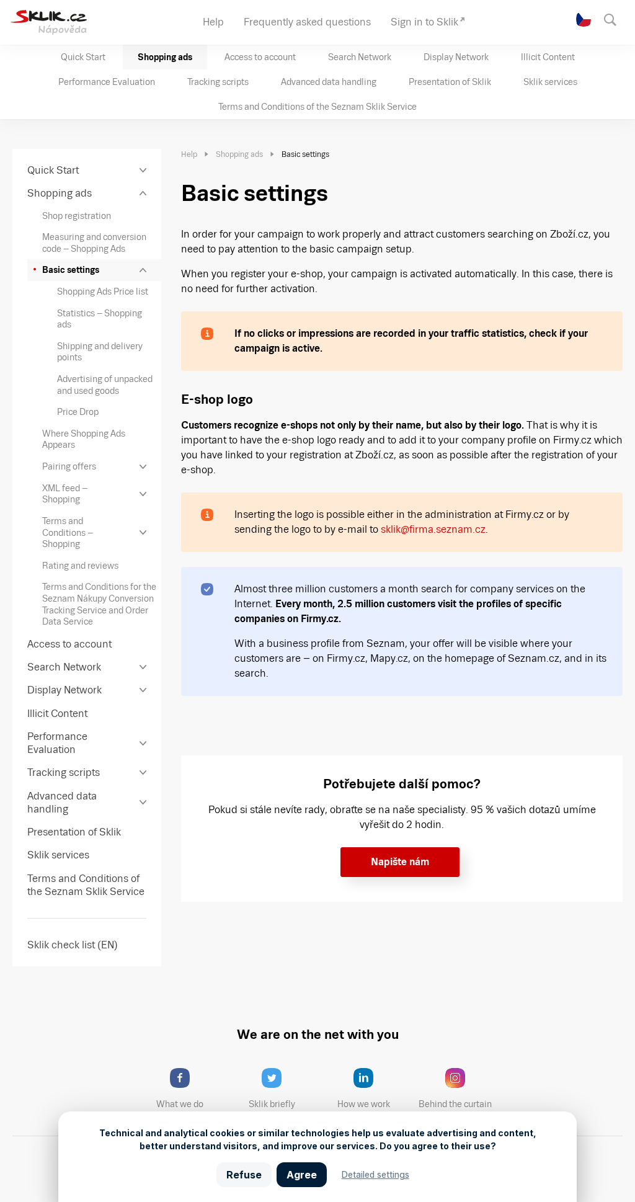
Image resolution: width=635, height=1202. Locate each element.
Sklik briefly (272, 1104)
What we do (179, 1104)
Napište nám (400, 862)
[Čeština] (584, 19)
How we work (363, 1104)
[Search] (616, 18)
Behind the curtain (455, 1104)
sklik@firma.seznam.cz (433, 529)
